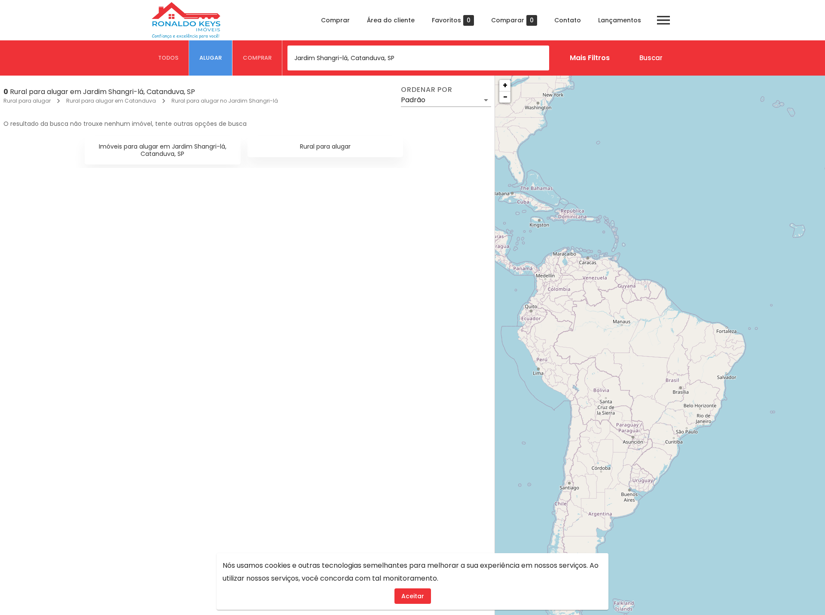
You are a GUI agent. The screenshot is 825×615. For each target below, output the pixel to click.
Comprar (335, 20)
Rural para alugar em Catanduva (111, 100)
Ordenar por (426, 89)
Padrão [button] (413, 100)
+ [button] (505, 85)
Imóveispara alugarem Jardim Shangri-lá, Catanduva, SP (162, 150)
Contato (567, 20)
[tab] (168, 58)
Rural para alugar (27, 100)
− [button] (505, 96)
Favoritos (451, 20)
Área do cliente (391, 20)
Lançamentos (619, 20)
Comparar (512, 20)
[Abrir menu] (663, 20)
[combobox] (418, 58)
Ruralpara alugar (325, 146)
